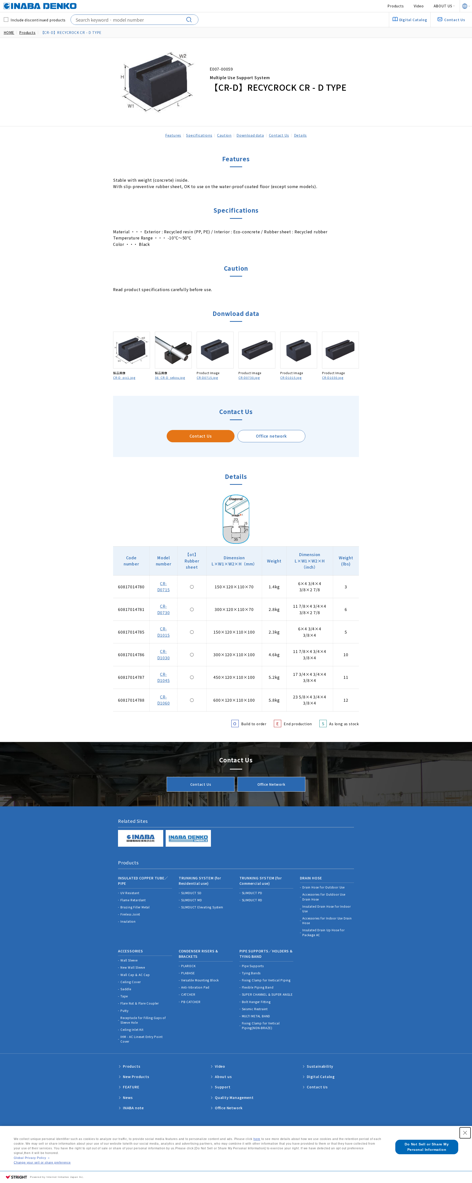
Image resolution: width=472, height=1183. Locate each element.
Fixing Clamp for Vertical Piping (266, 980)
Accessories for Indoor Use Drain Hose (327, 920)
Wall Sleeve (129, 960)
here (256, 1139)
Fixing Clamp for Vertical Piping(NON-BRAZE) (261, 1025)
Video (419, 5)
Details (300, 135)
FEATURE (131, 1086)
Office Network (271, 784)
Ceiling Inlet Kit (132, 1029)
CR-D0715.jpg (207, 377)
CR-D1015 (163, 632)
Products (395, 5)
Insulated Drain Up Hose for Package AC (323, 932)
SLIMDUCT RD (252, 900)
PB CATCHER (191, 1002)
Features (173, 135)
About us (223, 1076)
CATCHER (188, 994)
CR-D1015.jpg (291, 377)
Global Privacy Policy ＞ (32, 1158)
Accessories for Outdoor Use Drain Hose (323, 896)
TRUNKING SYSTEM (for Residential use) (200, 880)
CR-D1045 (163, 677)
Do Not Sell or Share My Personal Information (427, 1147)
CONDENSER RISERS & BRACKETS (198, 953)
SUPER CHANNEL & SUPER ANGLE (267, 994)
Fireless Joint (130, 914)
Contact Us (279, 135)
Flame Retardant (133, 900)
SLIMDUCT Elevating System (202, 907)
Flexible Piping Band (258, 987)
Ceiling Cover (130, 982)
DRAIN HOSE (311, 877)
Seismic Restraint (255, 1009)
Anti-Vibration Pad (195, 987)
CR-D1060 (163, 700)
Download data (250, 135)
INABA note (133, 1107)
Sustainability (320, 1066)
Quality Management (234, 1097)
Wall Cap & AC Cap (135, 975)
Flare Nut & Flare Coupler (139, 1003)
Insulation (128, 921)
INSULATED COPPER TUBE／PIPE (143, 880)
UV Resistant (129, 893)
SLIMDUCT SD (191, 893)
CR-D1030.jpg (332, 377)
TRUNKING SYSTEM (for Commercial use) (260, 880)
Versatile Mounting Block (200, 980)
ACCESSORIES (130, 950)
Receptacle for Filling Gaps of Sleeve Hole (143, 1020)
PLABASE (188, 973)
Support (223, 1086)
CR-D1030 (163, 654)
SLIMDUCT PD (252, 893)
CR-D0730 (163, 609)
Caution (224, 135)
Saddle (125, 989)
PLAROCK (188, 966)
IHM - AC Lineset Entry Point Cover (141, 1039)
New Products (136, 1076)
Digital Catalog (321, 1076)
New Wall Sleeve (132, 967)
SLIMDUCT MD (191, 900)
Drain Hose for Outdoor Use (323, 887)
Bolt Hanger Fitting (256, 1002)
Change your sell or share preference (42, 1162)
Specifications (199, 135)
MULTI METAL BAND (256, 1016)
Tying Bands (251, 973)
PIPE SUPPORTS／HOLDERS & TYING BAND (266, 953)
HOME (9, 32)
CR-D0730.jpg (249, 377)
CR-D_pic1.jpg (124, 377)
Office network (271, 436)
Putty (124, 1010)
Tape (124, 996)
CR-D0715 (163, 586)
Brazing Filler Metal (135, 907)
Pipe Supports (253, 966)
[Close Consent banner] (465, 1132)
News (128, 1097)
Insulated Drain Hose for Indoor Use (326, 908)
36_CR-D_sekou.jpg (170, 377)
